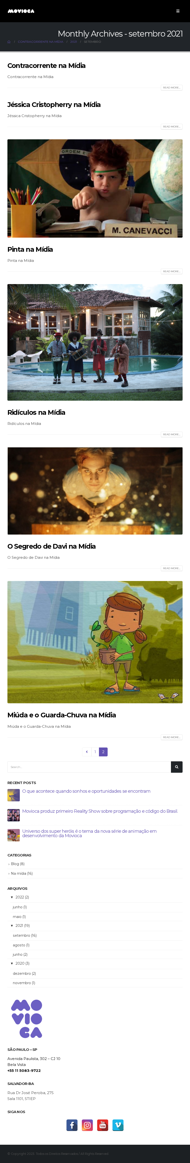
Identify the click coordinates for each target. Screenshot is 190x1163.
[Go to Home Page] (9, 42)
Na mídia (18, 873)
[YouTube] (103, 1125)
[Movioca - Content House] (21, 11)
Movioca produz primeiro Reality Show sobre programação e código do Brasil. (100, 811)
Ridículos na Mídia (36, 412)
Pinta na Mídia (30, 249)
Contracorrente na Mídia (46, 66)
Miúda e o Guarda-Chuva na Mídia (61, 715)
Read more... (171, 87)
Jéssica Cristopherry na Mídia (54, 105)
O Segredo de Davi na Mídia (51, 546)
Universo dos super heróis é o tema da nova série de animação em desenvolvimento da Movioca (89, 833)
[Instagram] (87, 1125)
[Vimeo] (118, 1125)
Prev (86, 752)
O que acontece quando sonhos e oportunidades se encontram (86, 791)
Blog (15, 864)
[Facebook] (72, 1125)
